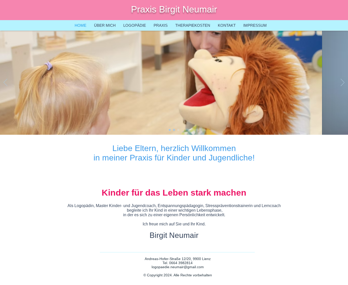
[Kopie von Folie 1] (170, 130)
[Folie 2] (174, 130)
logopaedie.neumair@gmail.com (178, 267)
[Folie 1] (178, 130)
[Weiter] (342, 83)
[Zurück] (5, 83)
